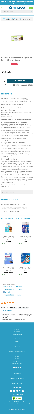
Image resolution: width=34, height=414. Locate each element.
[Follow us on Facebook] (11, 391)
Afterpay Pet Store (17, 383)
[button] (1, 7)
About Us (17, 341)
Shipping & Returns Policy (17, 378)
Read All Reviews (7, 310)
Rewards (17, 358)
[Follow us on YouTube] (17, 391)
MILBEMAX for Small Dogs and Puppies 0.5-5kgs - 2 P (8, 269)
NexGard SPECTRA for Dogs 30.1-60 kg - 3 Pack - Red (25, 269)
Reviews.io (13, 307)
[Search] (32, 11)
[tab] (17, 192)
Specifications (9, 192)
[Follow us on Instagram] (20, 391)
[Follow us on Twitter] (14, 391)
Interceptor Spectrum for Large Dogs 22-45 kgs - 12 (8, 238)
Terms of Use (17, 371)
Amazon (25, 307)
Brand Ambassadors (17, 361)
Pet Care (17, 356)
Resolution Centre (17, 334)
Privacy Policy (17, 376)
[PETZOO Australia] (17, 7)
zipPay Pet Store (17, 373)
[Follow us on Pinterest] (23, 391)
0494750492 (14, 290)
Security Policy (17, 380)
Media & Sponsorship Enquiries (17, 351)
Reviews (17, 348)
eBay (20, 307)
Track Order (17, 331)
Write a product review (11, 211)
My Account (17, 329)
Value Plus (5, 64)
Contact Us (17, 346)
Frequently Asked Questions (17, 353)
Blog (17, 343)
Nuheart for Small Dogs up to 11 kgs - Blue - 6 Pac (25, 238)
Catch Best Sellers (17, 363)
